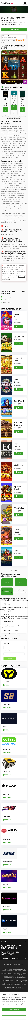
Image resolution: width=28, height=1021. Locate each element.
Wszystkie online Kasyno (14, 117)
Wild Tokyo (6, 839)
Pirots (16, 551)
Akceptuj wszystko (14, 1009)
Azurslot (5, 929)
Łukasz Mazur (8, 35)
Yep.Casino (6, 682)
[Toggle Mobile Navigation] (25, 3)
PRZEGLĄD (8, 685)
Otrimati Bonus (5, 109)
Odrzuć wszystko (14, 1018)
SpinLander (6, 816)
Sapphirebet (6, 704)
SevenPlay (6, 794)
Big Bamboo (19, 337)
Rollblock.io (6, 771)
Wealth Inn (18, 465)
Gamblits (5, 884)
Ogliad (5, 113)
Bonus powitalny (7, 582)
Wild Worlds (19, 508)
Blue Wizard (19, 401)
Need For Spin (7, 861)
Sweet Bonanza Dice (17, 317)
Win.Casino (6, 749)
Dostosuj (14, 1013)
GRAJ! (19, 326)
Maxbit (5, 726)
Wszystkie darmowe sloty (14, 570)
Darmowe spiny (21, 582)
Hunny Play (6, 906)
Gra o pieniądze (15, 29)
